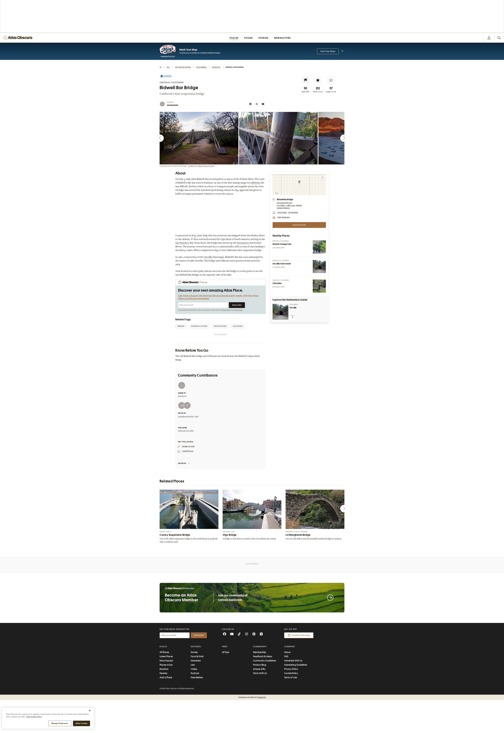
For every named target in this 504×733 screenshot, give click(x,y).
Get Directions (299, 225)
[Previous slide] (160, 138)
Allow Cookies (82, 723)
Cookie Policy (291, 673)
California (255, 183)
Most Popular (166, 661)
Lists (193, 665)
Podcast (195, 673)
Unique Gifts (259, 669)
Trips (225, 647)
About (287, 652)
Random (164, 669)
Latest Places (166, 656)
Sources (182, 463)
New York (202, 236)
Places (163, 647)
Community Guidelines (264, 661)
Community (260, 647)
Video (194, 669)
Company (289, 647)
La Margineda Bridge (298, 534)
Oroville (208, 257)
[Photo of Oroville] (280, 312)
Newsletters (197, 677)
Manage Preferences (59, 723)
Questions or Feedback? (252, 697)
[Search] (499, 38)
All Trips (225, 652)
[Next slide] (344, 138)
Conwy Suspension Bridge (175, 534)
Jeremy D (182, 396)
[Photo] (319, 246)
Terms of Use (238, 310)
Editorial (196, 647)
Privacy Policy (226, 310)
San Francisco (182, 243)
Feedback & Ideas (262, 656)
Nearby (163, 673)
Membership (259, 652)
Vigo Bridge (230, 534)
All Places (164, 652)
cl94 (196, 417)
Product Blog (259, 665)
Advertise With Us (293, 661)
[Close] (90, 710)
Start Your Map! (327, 51)
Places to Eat (166, 665)
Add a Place (166, 677)
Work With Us (260, 673)
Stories (194, 652)
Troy (193, 236)
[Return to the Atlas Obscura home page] (18, 38)
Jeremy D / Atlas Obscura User (201, 166)
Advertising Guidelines (295, 665)
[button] (305, 80)
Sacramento (243, 243)
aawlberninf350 (185, 417)
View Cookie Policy (34, 717)
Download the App (301, 635)
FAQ (286, 656)
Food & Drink (197, 656)
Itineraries (196, 661)
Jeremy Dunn (172, 105)
